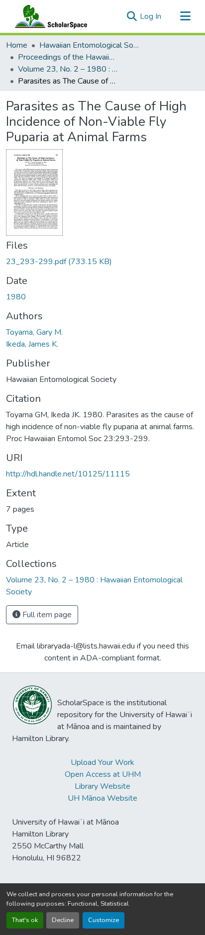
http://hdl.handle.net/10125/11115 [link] (68, 473)
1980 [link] (16, 296)
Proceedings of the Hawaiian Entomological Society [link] (67, 57)
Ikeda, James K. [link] (32, 344)
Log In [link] (150, 16)
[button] (49, 16)
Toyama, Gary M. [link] (34, 332)
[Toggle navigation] (185, 16)
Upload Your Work (102, 762)
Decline (63, 920)
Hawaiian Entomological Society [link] (89, 45)
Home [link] (16, 45)
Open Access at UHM (103, 774)
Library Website (102, 786)
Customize (103, 920)
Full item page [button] (46, 614)
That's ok (25, 920)
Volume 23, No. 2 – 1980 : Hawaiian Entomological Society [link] (67, 69)
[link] (102, 262)
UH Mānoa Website (102, 798)
